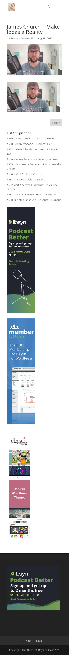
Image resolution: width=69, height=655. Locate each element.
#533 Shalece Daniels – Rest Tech (26, 179)
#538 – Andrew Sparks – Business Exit (29, 144)
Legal (39, 640)
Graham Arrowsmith (22, 38)
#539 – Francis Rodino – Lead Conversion (31, 138)
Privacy (27, 640)
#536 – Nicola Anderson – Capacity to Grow (32, 159)
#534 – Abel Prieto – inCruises (24, 174)
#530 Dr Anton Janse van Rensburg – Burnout (34, 200)
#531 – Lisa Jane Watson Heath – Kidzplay (31, 194)
